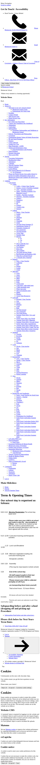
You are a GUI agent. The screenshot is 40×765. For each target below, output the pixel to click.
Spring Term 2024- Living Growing (27, 329)
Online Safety (13, 458)
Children (7, 181)
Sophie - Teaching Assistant (24, 195)
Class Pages (12, 182)
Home (6, 104)
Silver (14, 465)
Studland (15, 332)
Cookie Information (15, 656)
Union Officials (13, 142)
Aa (21, 240)
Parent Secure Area (14, 118)
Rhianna (18, 304)
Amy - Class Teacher (22, 358)
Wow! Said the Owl (22, 243)
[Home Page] (7, 87)
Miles (18, 278)
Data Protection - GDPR (16, 146)
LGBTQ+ (12, 459)
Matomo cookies (11, 729)
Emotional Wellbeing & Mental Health (20, 444)
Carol (18, 306)
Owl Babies (20, 247)
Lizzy (18, 273)
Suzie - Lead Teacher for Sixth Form (27, 395)
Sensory (18, 209)
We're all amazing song (23, 290)
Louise (18, 214)
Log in (7, 479)
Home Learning (21, 374)
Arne (14, 376)
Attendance (12, 162)
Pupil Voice (16, 442)
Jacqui (18, 405)
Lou (17, 353)
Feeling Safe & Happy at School (18, 447)
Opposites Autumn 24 (23, 228)
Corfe (14, 344)
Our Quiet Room (21, 313)
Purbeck (14, 259)
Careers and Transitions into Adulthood (21, 123)
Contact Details (13, 115)
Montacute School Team (19, 109)
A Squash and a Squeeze (23, 257)
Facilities (11, 113)
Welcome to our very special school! (20, 108)
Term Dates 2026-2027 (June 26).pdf (16, 626)
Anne (18, 275)
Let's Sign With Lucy (15, 439)
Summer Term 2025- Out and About (27, 322)
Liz (17, 407)
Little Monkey (20, 245)
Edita (18, 282)
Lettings (11, 470)
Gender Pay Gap (14, 144)
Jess (17, 348)
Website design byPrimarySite (14, 663)
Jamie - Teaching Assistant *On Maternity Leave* (26, 192)
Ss (21, 238)
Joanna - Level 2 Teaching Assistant (27, 188)
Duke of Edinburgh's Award (17, 461)
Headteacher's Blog (14, 160)
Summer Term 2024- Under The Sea (27, 327)
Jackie (18, 412)
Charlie (18, 339)
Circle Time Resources (23, 296)
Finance (11, 141)
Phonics (18, 236)
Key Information (10, 120)
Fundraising (12, 468)
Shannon (19, 217)
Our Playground (21, 231)
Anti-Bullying (16, 452)
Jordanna (19, 343)
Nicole (18, 390)
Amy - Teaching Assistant (24, 189)
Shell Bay (15, 271)
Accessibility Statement (16, 654)
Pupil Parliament (14, 440)
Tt (21, 242)
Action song (20, 284)
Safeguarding (13, 128)
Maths (18, 292)
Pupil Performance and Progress (22, 149)
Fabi (17, 264)
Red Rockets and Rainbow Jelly (26, 254)
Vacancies (12, 472)
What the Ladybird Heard (24, 256)
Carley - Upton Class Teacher (25, 186)
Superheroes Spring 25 (23, 226)
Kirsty (18, 277)
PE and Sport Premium (16, 139)
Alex (17, 385)
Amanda (19, 364)
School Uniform (13, 167)
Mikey (18, 381)
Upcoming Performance (16, 158)
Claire (18, 367)
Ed (17, 341)
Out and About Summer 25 (24, 224)
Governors (12, 135)
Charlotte (19, 355)
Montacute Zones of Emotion (18, 446)
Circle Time (19, 233)
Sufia (18, 365)
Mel (17, 392)
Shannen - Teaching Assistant (25, 196)
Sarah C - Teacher (21, 397)
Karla (18, 280)
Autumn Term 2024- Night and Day (27, 325)
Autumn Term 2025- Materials (25, 320)
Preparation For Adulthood (24, 416)
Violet (18, 223)
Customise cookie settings (23, 687)
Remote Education (14, 153)
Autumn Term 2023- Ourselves (25, 331)
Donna (18, 266)
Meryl (18, 362)
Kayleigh (19, 336)
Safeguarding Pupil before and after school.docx (19, 615)
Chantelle (19, 221)
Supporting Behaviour (15, 449)
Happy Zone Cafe (14, 475)
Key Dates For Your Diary (17, 122)
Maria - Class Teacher (23, 212)
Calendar (11, 163)
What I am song (21, 289)
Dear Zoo (19, 249)
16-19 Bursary (16, 172)
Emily (18, 219)
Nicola (18, 378)
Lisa (17, 301)
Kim (17, 409)
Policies (22, 638)
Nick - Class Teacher (22, 261)
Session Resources (22, 372)
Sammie (18, 379)
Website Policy (13, 658)
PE (17, 203)
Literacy (18, 198)
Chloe (18, 216)
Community (8, 466)
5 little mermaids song (23, 287)
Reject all (4, 687)
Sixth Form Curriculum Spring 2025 (27, 430)
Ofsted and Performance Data (18, 148)
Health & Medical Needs (16, 456)
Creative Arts (20, 207)
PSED (18, 202)
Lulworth (15, 297)
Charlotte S (19, 402)
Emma (18, 338)
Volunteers (12, 473)
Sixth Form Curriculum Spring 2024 (27, 421)
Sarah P (18, 398)
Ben (17, 388)
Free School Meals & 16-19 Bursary (20, 170)
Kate (17, 404)
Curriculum (12, 127)
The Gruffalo (20, 250)
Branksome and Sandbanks (20, 393)
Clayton (18, 334)
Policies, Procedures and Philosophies (20, 134)
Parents (7, 156)
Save (17, 763)
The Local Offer (14, 155)
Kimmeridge (16, 357)
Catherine (19, 263)
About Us (8, 106)
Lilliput (14, 210)
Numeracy (19, 200)
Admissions (12, 125)
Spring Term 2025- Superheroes (26, 324)
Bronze (14, 463)
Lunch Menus (13, 169)
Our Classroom (21, 230)
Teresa (18, 303)
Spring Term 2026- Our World (25, 318)
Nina (17, 371)
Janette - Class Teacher (23, 360)
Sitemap (7, 636)
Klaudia (18, 386)
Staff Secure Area (14, 116)
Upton (14, 184)
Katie (18, 411)
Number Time (20, 235)
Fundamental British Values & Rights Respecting (24, 137)
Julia (17, 369)
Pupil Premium (13, 151)
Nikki (18, 351)
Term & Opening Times (16, 165)
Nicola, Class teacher (22, 346)
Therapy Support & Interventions (19, 454)
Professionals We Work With (21, 111)
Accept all (11, 687)
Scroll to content (6, 5)
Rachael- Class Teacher (23, 299)
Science (18, 205)
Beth (17, 308)
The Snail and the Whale (23, 252)
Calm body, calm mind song (24, 285)
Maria (18, 350)
